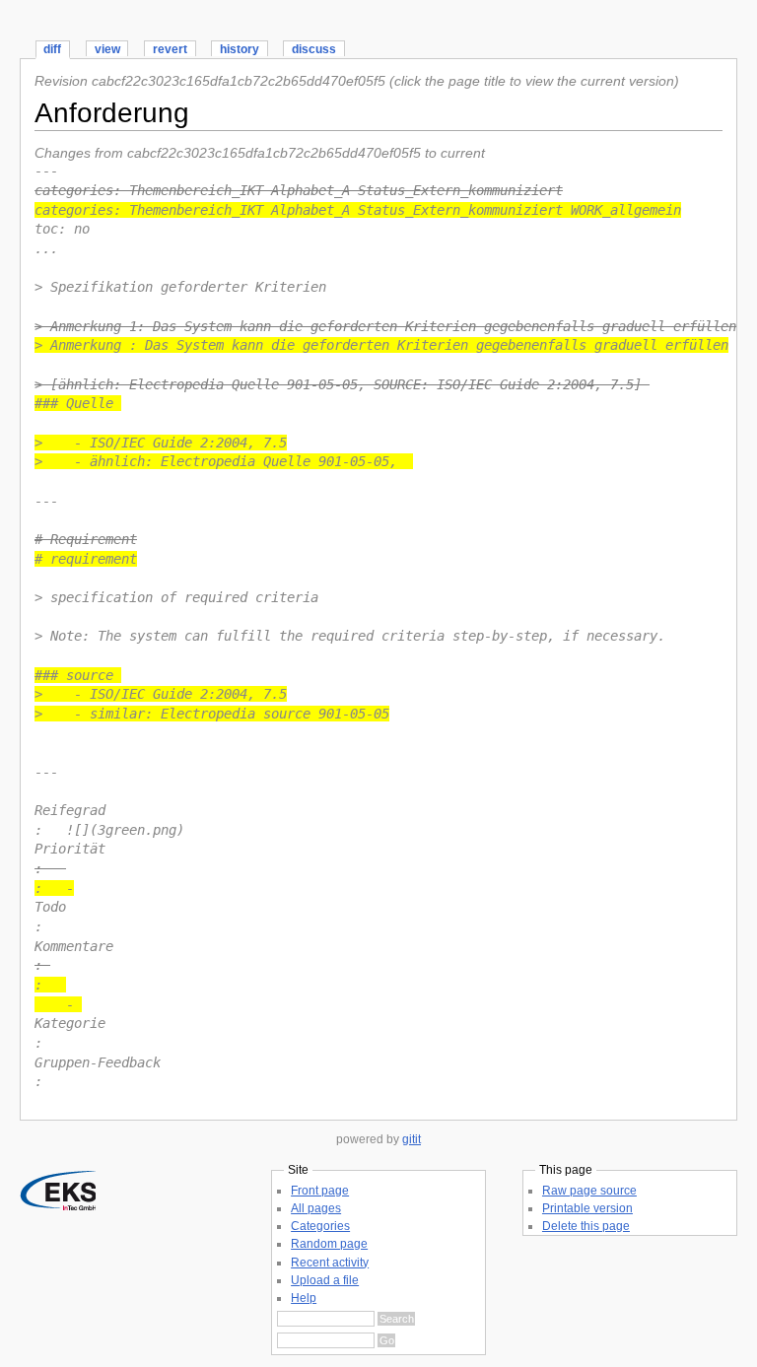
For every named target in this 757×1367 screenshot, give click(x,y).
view (107, 49)
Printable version (587, 1208)
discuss (314, 49)
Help (303, 1298)
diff (52, 49)
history (239, 49)
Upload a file (325, 1280)
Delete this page (586, 1226)
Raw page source (589, 1190)
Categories (320, 1226)
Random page (329, 1244)
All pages (316, 1208)
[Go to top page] (58, 1205)
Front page (320, 1190)
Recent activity (330, 1262)
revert (170, 49)
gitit (411, 1139)
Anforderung (111, 113)
